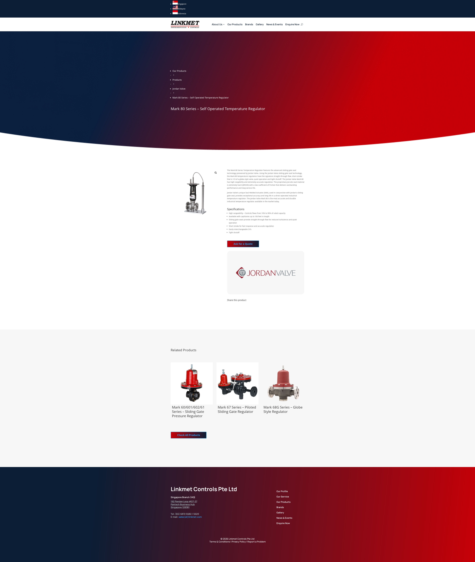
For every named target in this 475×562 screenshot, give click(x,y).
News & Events (274, 24)
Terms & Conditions (219, 541)
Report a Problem (256, 541)
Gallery (260, 24)
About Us (217, 24)
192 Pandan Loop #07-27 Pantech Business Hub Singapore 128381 (184, 504)
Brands (249, 24)
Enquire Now (292, 24)
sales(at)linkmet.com (190, 516)
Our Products (234, 24)
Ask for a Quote (243, 244)
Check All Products (188, 435)
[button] (216, 173)
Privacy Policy (239, 541)
